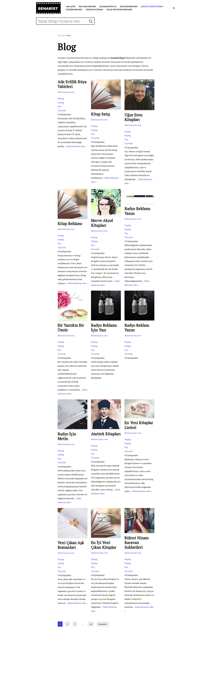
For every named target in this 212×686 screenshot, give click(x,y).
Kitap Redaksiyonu (128, 6)
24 (91, 624)
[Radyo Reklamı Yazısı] (139, 196)
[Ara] (174, 8)
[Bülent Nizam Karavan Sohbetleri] (139, 520)
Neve (38, 678)
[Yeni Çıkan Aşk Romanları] (72, 523)
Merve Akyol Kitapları (102, 223)
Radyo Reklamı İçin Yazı (104, 327)
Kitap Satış (100, 114)
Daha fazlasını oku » (76, 146)
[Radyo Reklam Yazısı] (139, 305)
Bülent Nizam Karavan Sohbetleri (137, 542)
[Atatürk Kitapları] (106, 414)
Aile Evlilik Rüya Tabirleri (72, 84)
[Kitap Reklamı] (72, 204)
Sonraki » (102, 624)
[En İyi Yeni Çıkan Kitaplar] (106, 523)
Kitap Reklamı (70, 223)
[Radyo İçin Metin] (72, 414)
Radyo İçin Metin (67, 436)
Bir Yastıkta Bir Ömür (71, 327)
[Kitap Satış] (106, 94)
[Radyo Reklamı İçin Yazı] (106, 305)
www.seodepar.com (48, 652)
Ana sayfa (70, 6)
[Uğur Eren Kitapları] (139, 94)
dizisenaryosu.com (66, 92)
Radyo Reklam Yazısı (137, 327)
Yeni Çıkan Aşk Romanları (71, 545)
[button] (164, 6)
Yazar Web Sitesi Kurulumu (119, 9)
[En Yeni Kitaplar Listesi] (139, 408)
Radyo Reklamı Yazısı (137, 211)
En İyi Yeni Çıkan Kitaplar (103, 545)
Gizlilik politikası (94, 9)
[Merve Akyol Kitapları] (106, 202)
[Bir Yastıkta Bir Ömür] (72, 305)
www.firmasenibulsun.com (52, 643)
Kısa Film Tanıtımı (87, 6)
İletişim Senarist (74, 9)
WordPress (48, 678)
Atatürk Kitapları (106, 433)
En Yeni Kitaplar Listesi (139, 425)
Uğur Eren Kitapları (134, 117)
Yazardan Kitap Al (108, 6)
